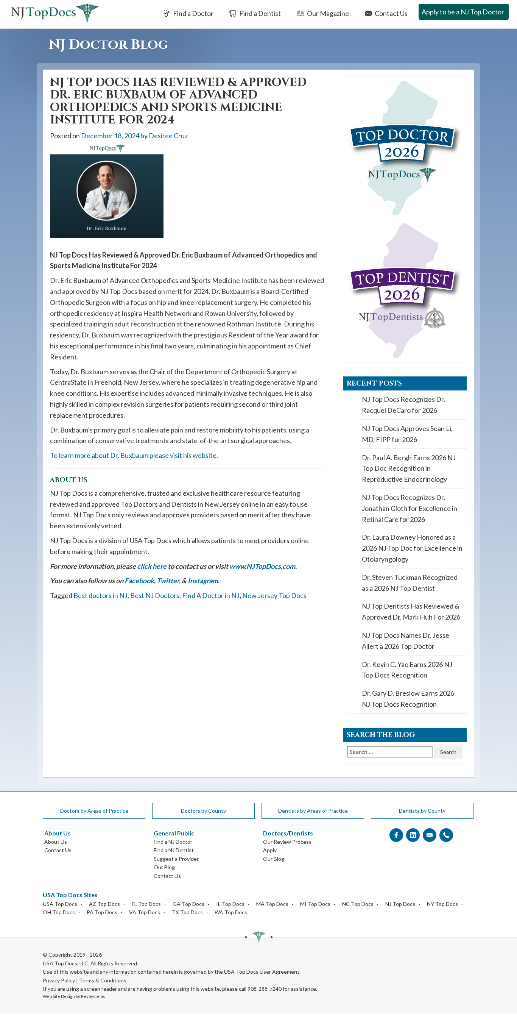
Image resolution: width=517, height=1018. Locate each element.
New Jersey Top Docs (274, 595)
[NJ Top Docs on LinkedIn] (413, 835)
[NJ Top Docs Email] (429, 835)
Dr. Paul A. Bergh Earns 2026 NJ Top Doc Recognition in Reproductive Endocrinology (409, 468)
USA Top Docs (60, 904)
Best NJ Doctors (154, 595)
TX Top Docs (187, 912)
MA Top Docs (272, 904)
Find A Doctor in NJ (211, 595)
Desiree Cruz (168, 135)
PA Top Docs (102, 912)
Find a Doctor (192, 13)
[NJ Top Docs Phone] (446, 835)
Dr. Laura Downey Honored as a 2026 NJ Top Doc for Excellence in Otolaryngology (412, 548)
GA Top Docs (188, 904)
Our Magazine (327, 13)
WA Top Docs (231, 912)
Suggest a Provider (176, 859)
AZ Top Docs (104, 904)
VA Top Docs (144, 912)
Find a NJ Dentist (174, 850)
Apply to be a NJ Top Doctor (463, 12)
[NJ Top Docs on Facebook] (396, 835)
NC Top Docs (358, 904)
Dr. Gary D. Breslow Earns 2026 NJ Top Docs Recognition (408, 698)
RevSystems (93, 996)
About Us (55, 841)
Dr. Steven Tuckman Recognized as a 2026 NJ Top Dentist (410, 582)
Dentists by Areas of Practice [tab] (313, 810)
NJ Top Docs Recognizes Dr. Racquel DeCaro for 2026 (403, 404)
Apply (270, 850)
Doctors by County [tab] (203, 810)
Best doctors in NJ (100, 595)
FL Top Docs (146, 904)
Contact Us (391, 13)
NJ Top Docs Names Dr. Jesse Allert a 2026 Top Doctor (405, 640)
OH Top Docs (59, 912)
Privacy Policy (59, 980)
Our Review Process (287, 841)
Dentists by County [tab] (422, 810)
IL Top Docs (230, 904)
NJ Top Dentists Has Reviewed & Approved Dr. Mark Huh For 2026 (411, 611)
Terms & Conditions (102, 980)
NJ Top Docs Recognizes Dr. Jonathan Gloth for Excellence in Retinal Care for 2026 (409, 508)
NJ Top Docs (400, 904)
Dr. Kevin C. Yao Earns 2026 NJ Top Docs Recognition (407, 669)
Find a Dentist (259, 13)
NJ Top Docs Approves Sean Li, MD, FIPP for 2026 (407, 433)
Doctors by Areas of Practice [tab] (94, 810)
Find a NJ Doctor (173, 841)
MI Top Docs (315, 904)
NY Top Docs (442, 904)
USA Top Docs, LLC (65, 963)
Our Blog (164, 867)
